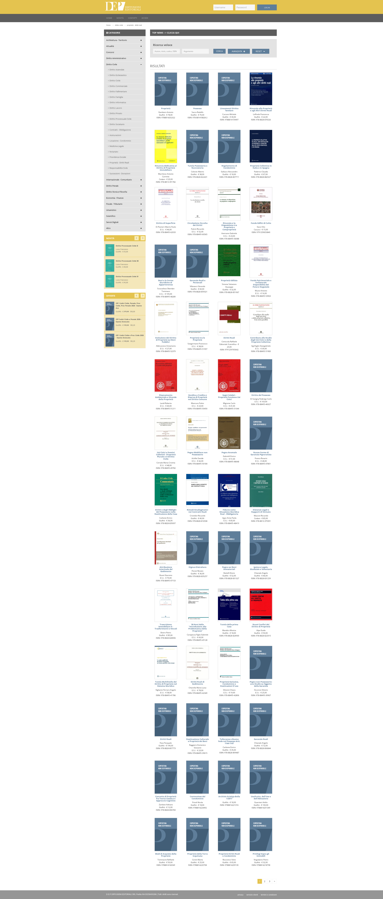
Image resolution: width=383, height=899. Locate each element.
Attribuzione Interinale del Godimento (165, 569)
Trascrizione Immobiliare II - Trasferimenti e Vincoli (166, 626)
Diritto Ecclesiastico (118, 75)
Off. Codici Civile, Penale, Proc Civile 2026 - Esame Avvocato (133, 304)
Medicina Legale (117, 146)
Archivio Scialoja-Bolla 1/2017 (229, 797)
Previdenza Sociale (118, 157)
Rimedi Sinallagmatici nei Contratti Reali (197, 510)
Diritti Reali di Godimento (197, 682)
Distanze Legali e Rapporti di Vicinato (261, 510)
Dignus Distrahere (197, 567)
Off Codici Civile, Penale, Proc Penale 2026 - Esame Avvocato (133, 320)
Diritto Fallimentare (118, 91)
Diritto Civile (115, 80)
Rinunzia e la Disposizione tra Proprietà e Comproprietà (229, 226)
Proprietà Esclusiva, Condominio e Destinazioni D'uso (229, 683)
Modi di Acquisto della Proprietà (165, 854)
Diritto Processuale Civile (120, 119)
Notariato (114, 151)
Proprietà (165, 108)
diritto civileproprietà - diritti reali (128, 25)
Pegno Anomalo (229, 452)
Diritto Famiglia (116, 97)
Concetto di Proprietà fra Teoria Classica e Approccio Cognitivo (165, 798)
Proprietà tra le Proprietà (197, 338)
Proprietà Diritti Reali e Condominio (229, 854)
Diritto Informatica (118, 102)
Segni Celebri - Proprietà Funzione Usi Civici (229, 397)
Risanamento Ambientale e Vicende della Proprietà (166, 397)
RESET (259, 51)
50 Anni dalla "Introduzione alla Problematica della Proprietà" (197, 627)
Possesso (197, 108)
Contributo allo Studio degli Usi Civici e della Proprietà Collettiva (261, 339)
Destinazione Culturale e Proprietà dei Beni (197, 740)
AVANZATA (237, 51)
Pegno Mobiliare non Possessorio (197, 453)
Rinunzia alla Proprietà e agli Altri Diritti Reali (261, 109)
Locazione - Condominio (120, 140)
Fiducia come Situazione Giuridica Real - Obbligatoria (229, 511)
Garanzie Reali (261, 739)
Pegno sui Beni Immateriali (229, 568)
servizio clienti (252, 895)
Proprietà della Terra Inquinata (197, 854)
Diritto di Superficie (165, 223)
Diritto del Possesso (260, 395)
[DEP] (123, 5)
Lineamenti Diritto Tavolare (229, 109)
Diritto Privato (116, 113)
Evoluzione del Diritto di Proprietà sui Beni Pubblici (165, 339)
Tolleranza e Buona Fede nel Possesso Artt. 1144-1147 (229, 741)
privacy (240, 895)
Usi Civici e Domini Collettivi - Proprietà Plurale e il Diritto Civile (166, 455)
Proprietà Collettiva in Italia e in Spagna (261, 166)
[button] (136, 237)
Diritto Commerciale (118, 86)
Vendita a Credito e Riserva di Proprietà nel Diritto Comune (197, 397)
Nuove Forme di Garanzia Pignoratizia (261, 453)
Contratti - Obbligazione (120, 129)
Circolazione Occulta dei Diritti (197, 224)
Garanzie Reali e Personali (197, 281)
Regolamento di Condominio (229, 166)
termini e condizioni (269, 895)
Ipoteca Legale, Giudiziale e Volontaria (261, 568)
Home (108, 25)
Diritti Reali (229, 337)
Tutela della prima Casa (229, 625)
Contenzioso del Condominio (197, 797)
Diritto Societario (117, 124)
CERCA (219, 51)
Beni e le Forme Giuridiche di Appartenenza (165, 282)
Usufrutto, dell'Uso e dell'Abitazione (261, 797)
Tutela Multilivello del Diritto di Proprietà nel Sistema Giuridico (166, 683)
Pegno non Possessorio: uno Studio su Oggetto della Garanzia (261, 683)
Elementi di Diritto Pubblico (129, 261)
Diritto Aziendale (117, 69)
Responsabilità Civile (119, 168)
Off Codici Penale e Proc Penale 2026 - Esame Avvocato (134, 336)
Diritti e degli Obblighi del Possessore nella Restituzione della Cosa (166, 511)
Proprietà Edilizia (229, 280)
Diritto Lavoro (116, 108)
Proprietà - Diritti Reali (119, 162)
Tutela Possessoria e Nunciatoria (197, 166)
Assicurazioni (115, 135)
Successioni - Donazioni (120, 173)
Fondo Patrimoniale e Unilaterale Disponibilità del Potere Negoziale (260, 283)
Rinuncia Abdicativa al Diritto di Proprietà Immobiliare (166, 167)
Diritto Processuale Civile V (129, 246)
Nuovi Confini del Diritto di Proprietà (261, 625)
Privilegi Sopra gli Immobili (261, 854)
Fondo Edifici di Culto (261, 223)
